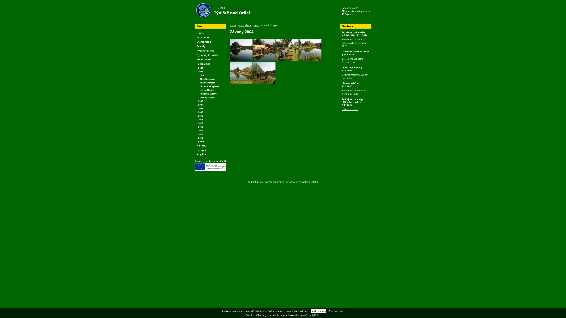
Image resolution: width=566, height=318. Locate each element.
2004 (256, 25)
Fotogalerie (245, 25)
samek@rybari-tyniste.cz (357, 11)
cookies (248, 310)
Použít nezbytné (336, 310)
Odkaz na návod (350, 109)
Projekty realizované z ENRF (210, 161)
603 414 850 (351, 8)
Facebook (350, 14)
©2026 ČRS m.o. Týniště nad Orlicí (264, 181)
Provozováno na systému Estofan (302, 181)
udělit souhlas (318, 310)
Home (233, 25)
